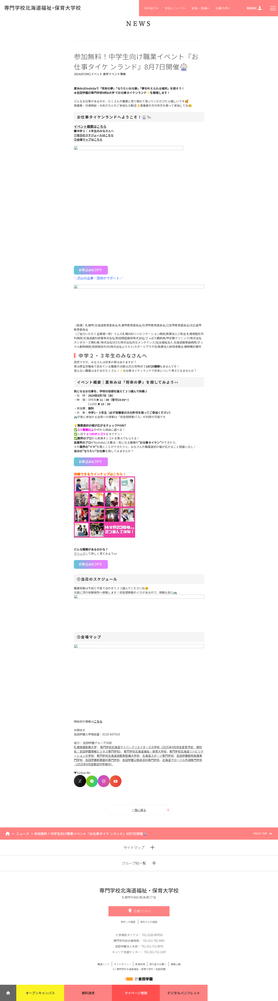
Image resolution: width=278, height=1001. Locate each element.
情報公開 (176, 964)
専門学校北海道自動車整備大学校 (118, 756)
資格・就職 (199, 8)
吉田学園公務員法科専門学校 (140, 760)
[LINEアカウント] (92, 786)
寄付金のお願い (157, 964)
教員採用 (140, 964)
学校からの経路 (148, 921)
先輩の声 (222, 8)
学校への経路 (128, 921)
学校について (174, 8)
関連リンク (103, 964)
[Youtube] (115, 786)
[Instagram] (104, 786)
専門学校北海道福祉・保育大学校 (145, 751)
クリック (79, 553)
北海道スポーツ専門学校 (158, 756)
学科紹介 (150, 8)
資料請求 (88, 992)
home (7, 833)
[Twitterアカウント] (80, 786)
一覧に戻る (139, 810)
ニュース (22, 833)
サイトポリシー (122, 964)
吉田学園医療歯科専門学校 (102, 760)
